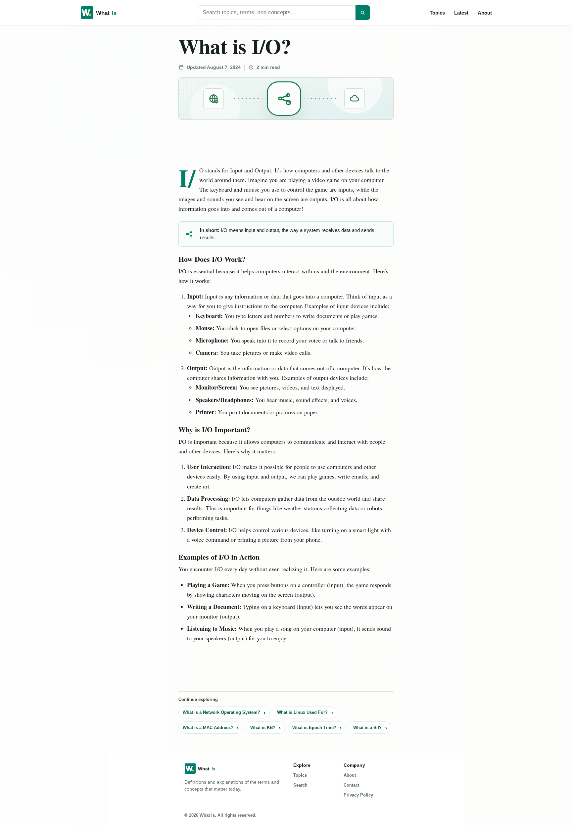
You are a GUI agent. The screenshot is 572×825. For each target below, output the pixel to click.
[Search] (363, 12)
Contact (351, 785)
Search (300, 785)
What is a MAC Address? (208, 727)
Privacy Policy (358, 795)
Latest (461, 13)
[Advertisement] (50, 126)
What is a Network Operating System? (221, 712)
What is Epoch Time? (314, 727)
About (485, 13)
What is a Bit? (367, 727)
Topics (437, 13)
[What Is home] (109, 12)
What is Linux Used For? (302, 712)
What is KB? (262, 727)
